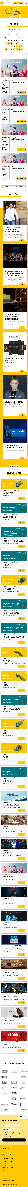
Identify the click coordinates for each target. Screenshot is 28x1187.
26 (19, 46)
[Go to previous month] (6, 29)
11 (16, 40)
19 (19, 43)
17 (14, 43)
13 (22, 40)
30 (11, 49)
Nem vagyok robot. (8, 1136)
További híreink (14, 466)
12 (19, 40)
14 (6, 43)
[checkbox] (2, 1133)
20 (22, 43)
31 (6, 37)
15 (8, 43)
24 (14, 46)
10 (14, 40)
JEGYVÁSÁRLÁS (18, 3)
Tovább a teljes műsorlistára (14, 187)
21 (6, 46)
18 (16, 43)
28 (6, 49)
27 (22, 46)
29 (8, 49)
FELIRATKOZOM (14, 1140)
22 (8, 46)
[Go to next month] (22, 29)
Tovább (22, 499)
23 (11, 46)
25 (16, 46)
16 (11, 43)
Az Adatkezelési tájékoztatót (10, 1133)
